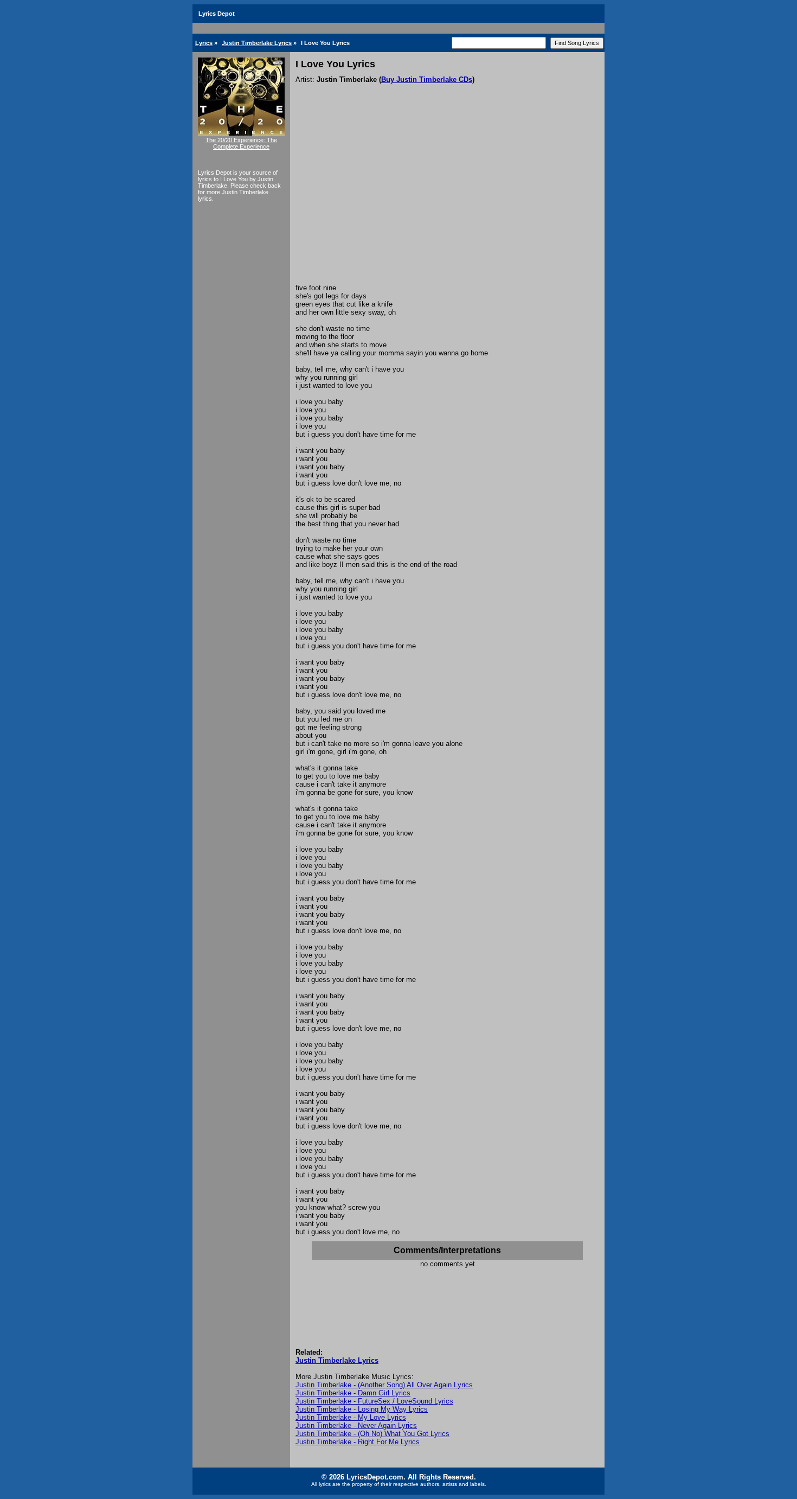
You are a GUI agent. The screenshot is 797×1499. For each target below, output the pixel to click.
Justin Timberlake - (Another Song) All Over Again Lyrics (384, 1385)
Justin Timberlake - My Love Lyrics (350, 1417)
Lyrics (204, 43)
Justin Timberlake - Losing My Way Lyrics (361, 1409)
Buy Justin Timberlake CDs (426, 79)
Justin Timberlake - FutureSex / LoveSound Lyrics (374, 1401)
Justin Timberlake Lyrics (257, 43)
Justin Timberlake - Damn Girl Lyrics (352, 1393)
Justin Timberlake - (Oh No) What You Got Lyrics (372, 1434)
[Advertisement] (447, 202)
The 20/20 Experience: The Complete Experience (241, 143)
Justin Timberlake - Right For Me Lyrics (357, 1442)
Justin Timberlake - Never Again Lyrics (356, 1425)
